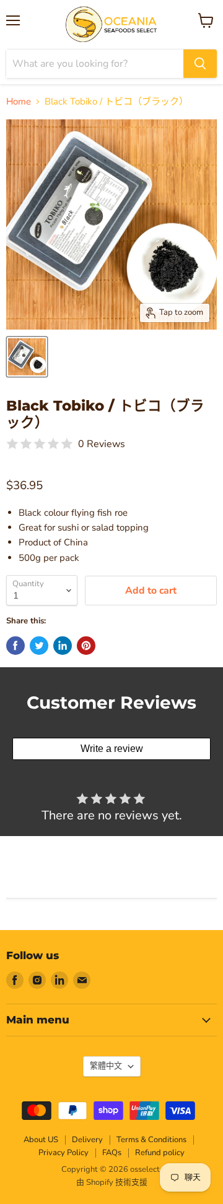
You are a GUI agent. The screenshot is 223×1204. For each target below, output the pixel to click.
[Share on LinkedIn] (62, 645)
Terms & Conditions (151, 1139)
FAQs (111, 1152)
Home (18, 101)
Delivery (87, 1139)
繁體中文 (106, 1066)
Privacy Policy (63, 1152)
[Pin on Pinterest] (86, 645)
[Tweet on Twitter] (39, 645)
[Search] (200, 63)
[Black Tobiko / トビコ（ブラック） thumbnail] (27, 357)
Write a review (112, 748)
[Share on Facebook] (15, 645)
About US (41, 1139)
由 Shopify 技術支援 (111, 1182)
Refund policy (160, 1152)
